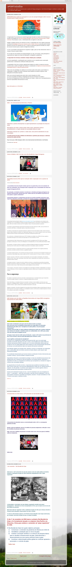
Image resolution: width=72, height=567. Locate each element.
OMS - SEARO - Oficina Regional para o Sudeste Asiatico (57, 85)
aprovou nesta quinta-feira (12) (28, 221)
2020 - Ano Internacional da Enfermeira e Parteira (19, 102)
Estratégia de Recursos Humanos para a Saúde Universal (26, 44)
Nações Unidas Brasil (16, 182)
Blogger (43, 562)
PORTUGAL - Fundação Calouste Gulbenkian (57, 88)
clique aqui (15, 142)
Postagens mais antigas (45, 556)
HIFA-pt (54, 48)
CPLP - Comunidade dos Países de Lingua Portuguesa (59, 76)
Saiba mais (9, 378)
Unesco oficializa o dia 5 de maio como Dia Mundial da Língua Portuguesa (25, 154)
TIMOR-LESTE (56, 62)
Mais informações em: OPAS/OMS (15, 86)
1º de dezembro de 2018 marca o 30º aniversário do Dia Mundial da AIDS (25, 393)
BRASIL (54, 54)
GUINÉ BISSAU (56, 57)
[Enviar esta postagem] (32, 97)
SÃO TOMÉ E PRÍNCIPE (57, 61)
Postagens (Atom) (13, 558)
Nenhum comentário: (27, 97)
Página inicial (23, 556)
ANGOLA (55, 53)
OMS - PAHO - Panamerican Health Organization (58, 82)
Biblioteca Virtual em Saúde (58, 69)
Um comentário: (26, 173)
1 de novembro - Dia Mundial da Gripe (16, 466)
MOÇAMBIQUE (56, 58)
